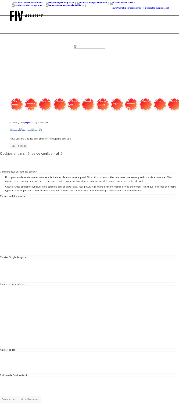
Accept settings (9, 399)
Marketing (26, 130)
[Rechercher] (165, 16)
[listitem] (16, 105)
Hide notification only (30, 399)
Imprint (28, 123)
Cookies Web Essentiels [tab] (12, 196)
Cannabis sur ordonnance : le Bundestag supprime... (140, 8)
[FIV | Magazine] (26, 16)
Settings (22, 146)
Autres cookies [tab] (7, 350)
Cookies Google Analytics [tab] (13, 257)
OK (13, 146)
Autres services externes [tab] (12, 284)
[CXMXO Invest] (40, 130)
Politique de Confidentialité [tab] (13, 375)
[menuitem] (165, 16)
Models (16, 130)
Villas (36, 130)
